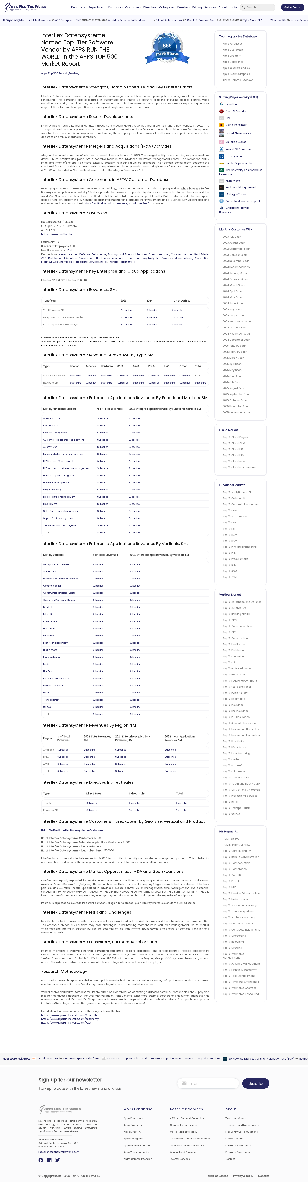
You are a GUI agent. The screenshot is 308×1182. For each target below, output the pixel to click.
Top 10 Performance (235, 899)
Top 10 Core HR (232, 875)
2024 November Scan (236, 333)
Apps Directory (232, 56)
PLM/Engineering (52, 489)
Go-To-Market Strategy (183, 1132)
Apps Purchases (232, 43)
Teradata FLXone (47, 1058)
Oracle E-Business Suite (200, 20)
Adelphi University (38, 20)
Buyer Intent (97, 7)
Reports (76, 7)
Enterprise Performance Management (63, 454)
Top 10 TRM (230, 577)
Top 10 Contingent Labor (238, 923)
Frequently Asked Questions (241, 1132)
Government (86, 258)
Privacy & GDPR (243, 1176)
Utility (131, 262)
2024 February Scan (235, 279)
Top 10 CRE (229, 632)
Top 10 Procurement (235, 559)
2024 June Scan (233, 303)
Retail (103, 262)
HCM (69, 250)
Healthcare (103, 258)
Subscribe (126, 310)
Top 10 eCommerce (235, 516)
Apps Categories (233, 62)
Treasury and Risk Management (60, 525)
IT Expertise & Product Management (190, 1138)
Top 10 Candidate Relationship (241, 929)
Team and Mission (236, 1118)
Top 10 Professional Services (240, 796)
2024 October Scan (235, 327)
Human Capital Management (59, 475)
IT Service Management (56, 482)
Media (198, 258)
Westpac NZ (277, 20)
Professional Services (86, 262)
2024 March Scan (234, 285)
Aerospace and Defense (74, 254)
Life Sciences (164, 258)
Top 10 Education (233, 656)
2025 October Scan (235, 400)
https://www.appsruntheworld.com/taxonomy (70, 1019)
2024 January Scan (235, 273)
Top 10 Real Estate (234, 644)
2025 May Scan (232, 370)
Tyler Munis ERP (251, 20)
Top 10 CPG (230, 620)
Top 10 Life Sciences (235, 747)
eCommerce (50, 446)
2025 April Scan (232, 364)
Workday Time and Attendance (126, 20)
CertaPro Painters (237, 125)
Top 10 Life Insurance (236, 711)
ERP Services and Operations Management (66, 468)
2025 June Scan (232, 376)
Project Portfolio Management (59, 496)
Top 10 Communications (238, 626)
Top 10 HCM (230, 534)
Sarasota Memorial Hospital (243, 201)
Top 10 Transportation (236, 808)
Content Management (55, 432)
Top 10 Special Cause (236, 777)
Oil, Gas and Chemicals (56, 678)
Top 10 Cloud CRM (234, 443)
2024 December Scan (236, 339)
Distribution (55, 258)
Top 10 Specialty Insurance (239, 723)
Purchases (115, 7)
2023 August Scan (234, 243)
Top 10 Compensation (236, 863)
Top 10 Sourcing (232, 948)
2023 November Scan (236, 261)
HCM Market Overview (236, 845)
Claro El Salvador (236, 111)
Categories (167, 7)
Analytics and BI (52, 418)
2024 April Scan (232, 291)
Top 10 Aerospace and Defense (242, 602)
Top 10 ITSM (230, 541)
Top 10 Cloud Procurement (239, 467)
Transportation (117, 262)
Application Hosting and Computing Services (191, 1058)
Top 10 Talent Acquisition (238, 911)
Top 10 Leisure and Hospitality (241, 729)
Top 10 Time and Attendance (241, 982)
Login (233, 7)
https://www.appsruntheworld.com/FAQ (66, 1022)
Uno (228, 118)
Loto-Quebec (234, 156)
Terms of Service (217, 1176)
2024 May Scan (232, 297)
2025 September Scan (236, 394)
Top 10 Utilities (231, 814)
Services (210, 7)
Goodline (231, 104)
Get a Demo (292, 7)
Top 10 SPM (229, 565)
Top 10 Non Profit (233, 765)
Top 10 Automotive (234, 608)
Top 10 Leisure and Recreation (241, 735)
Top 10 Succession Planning (240, 905)
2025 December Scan (236, 412)
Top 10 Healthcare (234, 699)
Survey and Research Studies (187, 1145)
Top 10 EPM (229, 522)
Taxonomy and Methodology (242, 1125)
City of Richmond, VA (168, 20)
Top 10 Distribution (234, 650)
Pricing (197, 7)
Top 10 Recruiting (233, 942)
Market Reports (234, 1138)
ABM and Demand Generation (187, 1118)
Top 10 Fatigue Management (240, 970)
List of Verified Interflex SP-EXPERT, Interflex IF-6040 (117, 203)
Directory (150, 7)
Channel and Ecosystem (184, 1152)
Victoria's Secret (236, 142)
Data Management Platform (80, 1058)
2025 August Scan (234, 388)
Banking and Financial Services (127, 254)
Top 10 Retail (230, 802)
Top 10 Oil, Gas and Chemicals (241, 790)
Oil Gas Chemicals (60, 262)
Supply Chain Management (58, 518)
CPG (44, 258)
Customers (133, 7)
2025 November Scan (236, 406)
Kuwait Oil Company (238, 149)
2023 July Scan (232, 236)
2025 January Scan (234, 346)
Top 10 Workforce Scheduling (241, 994)
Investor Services (180, 1159)
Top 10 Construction (235, 638)
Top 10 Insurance (233, 705)
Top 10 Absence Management (241, 963)
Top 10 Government (235, 674)
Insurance (118, 258)
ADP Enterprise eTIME (67, 20)
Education (70, 258)
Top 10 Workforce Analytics (239, 988)
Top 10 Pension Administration (241, 893)
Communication (159, 254)
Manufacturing (184, 258)
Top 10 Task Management (239, 976)
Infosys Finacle (299, 20)
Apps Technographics (236, 74)
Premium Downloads (237, 1152)
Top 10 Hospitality (233, 741)
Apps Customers (233, 50)
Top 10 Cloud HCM (234, 461)
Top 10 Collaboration (235, 498)
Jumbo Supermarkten (239, 163)
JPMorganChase (236, 194)
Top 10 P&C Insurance (236, 717)
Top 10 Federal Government (240, 680)
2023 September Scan (236, 249)
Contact (230, 1159)
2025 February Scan (235, 352)
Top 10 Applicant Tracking (239, 917)
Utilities (47, 706)
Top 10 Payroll (231, 881)
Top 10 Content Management (241, 504)
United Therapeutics (238, 133)
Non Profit (48, 671)
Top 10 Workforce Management (233, 955)
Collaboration (50, 425)
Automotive (99, 254)
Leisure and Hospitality (140, 258)
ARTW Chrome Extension (238, 80)
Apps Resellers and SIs (236, 68)
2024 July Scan (232, 309)
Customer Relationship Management (63, 439)
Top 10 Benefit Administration (241, 857)
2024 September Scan (237, 321)
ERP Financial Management (58, 461)
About (223, 7)
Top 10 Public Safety (235, 693)
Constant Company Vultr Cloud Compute (133, 1058)
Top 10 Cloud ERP (233, 449)
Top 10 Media (231, 759)
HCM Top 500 (231, 839)
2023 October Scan (235, 255)
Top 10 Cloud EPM (233, 455)
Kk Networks (233, 181)
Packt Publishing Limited (241, 187)
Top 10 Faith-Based (234, 771)
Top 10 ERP (229, 528)
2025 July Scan (232, 382)
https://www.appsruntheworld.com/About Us (69, 1015)
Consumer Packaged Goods (59, 600)
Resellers (183, 7)
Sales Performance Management (61, 511)
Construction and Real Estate (190, 254)
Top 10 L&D (229, 887)
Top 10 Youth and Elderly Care (241, 783)
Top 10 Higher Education (237, 668)
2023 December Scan (236, 267)
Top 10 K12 (229, 662)
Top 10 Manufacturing (236, 753)
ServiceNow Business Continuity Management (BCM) (261, 1058)
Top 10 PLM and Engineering (240, 547)
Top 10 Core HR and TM (237, 851)
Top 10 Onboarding (234, 935)
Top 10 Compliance (235, 869)
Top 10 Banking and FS (236, 614)
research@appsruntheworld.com (58, 1152)
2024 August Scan (234, 315)
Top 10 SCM (230, 571)
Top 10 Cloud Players (235, 437)
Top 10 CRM (230, 510)
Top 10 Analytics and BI (237, 492)
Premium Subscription (238, 1145)
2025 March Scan (233, 358)
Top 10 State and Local (237, 686)
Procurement (50, 503)
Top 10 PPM (229, 553)
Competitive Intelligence (184, 1125)
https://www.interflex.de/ (56, 234)
